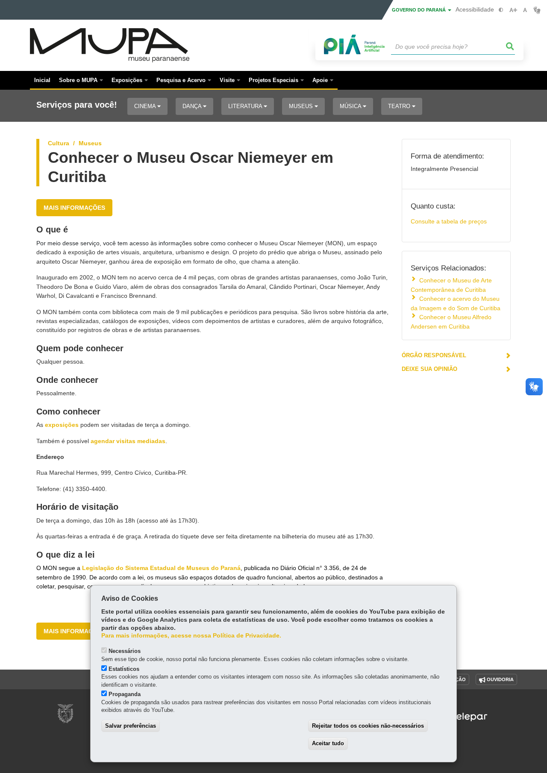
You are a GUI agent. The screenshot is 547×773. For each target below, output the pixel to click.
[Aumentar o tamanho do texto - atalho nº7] (513, 10)
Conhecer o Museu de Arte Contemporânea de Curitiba (451, 285)
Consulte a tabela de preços (449, 221)
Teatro (400, 106)
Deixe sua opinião (429, 369)
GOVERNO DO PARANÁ (419, 9)
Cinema (145, 106)
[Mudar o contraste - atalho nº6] (501, 10)
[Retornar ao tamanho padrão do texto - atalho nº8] (525, 10)
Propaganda (125, 694)
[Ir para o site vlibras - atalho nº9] (537, 10)
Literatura (246, 106)
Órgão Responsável (434, 355)
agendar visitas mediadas (128, 441)
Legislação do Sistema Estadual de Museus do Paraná (161, 567)
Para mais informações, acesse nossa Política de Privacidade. (191, 635)
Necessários (125, 651)
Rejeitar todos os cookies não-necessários (368, 726)
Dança (192, 106)
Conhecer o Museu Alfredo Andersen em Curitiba (451, 321)
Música (351, 106)
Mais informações (74, 207)
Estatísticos (124, 669)
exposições (62, 424)
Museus (302, 106)
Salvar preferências (130, 726)
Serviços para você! (76, 104)
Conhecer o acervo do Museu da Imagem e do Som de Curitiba (455, 303)
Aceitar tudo (328, 743)
